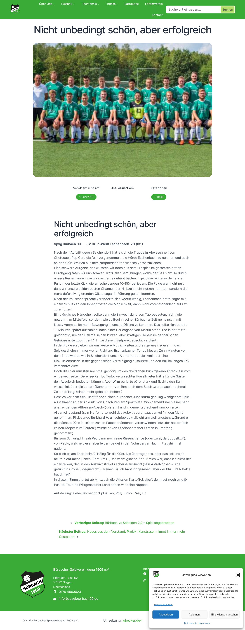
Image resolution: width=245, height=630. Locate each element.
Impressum (204, 623)
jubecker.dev (132, 620)
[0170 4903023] (67, 592)
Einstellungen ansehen (224, 614)
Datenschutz (190, 623)
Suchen (227, 9)
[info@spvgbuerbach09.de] (75, 598)
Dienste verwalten (163, 604)
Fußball (158, 196)
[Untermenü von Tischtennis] (98, 4)
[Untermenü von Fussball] (74, 4)
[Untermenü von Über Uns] (54, 4)
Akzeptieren (166, 614)
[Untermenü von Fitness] (117, 4)
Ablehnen (194, 614)
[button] (238, 575)
